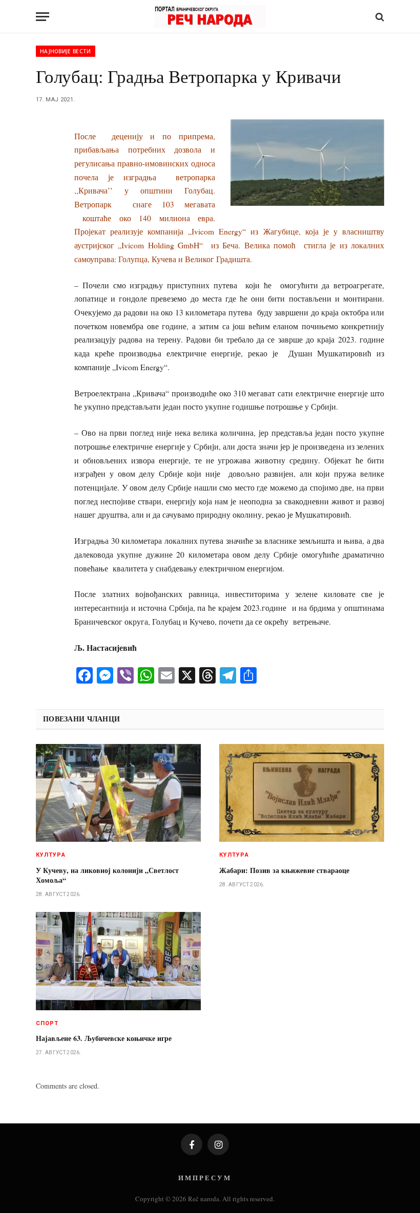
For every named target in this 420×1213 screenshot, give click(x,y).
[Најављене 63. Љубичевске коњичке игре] (118, 961)
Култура (51, 855)
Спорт (47, 1023)
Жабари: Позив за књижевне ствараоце (284, 870)
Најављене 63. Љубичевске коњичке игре (104, 1038)
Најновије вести (65, 51)
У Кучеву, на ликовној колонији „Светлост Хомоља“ (107, 875)
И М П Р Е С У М (204, 1177)
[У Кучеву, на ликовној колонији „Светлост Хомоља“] (118, 793)
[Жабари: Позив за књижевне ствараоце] (301, 793)
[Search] (378, 16)
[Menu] (42, 16)
